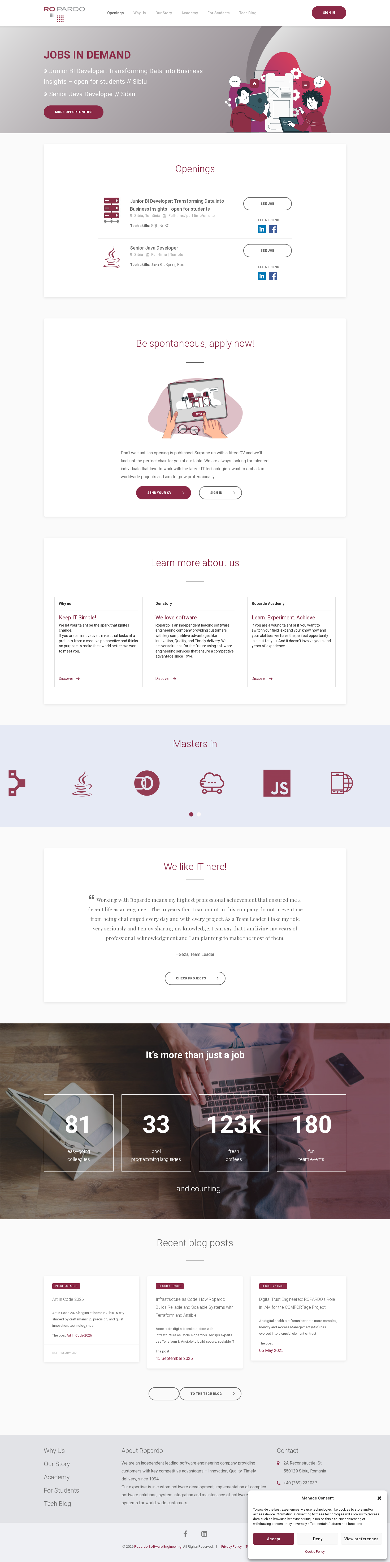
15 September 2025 (174, 1358)
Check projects (191, 978)
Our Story (163, 13)
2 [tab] (199, 814)
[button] (379, 1498)
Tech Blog (248, 13)
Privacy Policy (231, 1546)
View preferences (361, 1539)
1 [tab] (191, 814)
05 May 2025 (271, 1350)
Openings (115, 13)
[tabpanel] (32, 783)
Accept (273, 1539)
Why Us (139, 13)
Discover (66, 678)
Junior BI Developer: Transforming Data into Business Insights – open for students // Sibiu (123, 76)
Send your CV (159, 493)
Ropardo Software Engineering (157, 1546)
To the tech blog (206, 1394)
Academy (189, 13)
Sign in (329, 13)
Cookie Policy (315, 1552)
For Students (218, 13)
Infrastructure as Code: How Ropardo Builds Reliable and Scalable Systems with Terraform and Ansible (194, 1307)
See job (267, 204)
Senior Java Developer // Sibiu (91, 94)
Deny (317, 1539)
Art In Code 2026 (68, 1299)
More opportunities (73, 112)
